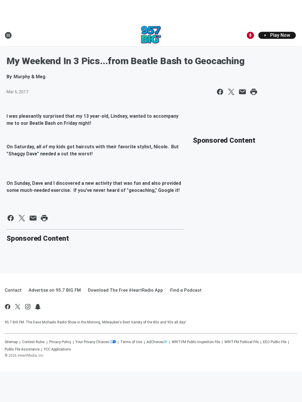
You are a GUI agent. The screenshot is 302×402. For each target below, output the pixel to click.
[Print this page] (254, 92)
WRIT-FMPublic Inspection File (196, 342)
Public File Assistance (22, 349)
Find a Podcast (185, 290)
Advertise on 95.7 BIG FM (55, 290)
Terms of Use (131, 342)
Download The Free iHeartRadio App (125, 290)
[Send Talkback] (250, 35)
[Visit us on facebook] (7, 306)
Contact (13, 290)
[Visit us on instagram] (27, 306)
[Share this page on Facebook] (220, 92)
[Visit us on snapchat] (37, 306)
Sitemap (11, 342)
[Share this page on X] (231, 92)
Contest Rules (33, 342)
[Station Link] (151, 35)
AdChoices (155, 342)
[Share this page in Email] (242, 92)
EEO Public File (274, 342)
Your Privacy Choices (92, 342)
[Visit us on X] (17, 306)
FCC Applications (57, 349)
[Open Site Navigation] (8, 35)
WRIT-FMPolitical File (241, 342)
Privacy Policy (60, 342)
